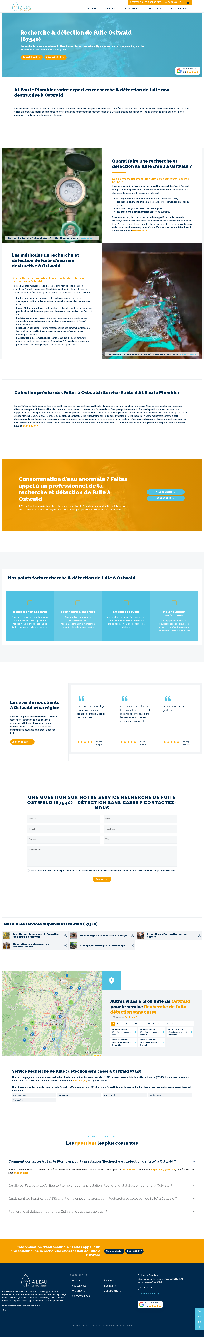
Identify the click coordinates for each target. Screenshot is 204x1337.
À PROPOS (110, 8)
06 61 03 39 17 (174, 2)
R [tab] (158, 1023)
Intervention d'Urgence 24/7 (145, 2)
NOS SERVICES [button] (131, 8)
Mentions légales (81, 1325)
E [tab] (122, 1023)
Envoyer (100, 879)
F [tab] (126, 1023)
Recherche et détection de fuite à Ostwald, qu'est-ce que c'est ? (57, 1211)
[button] (60, 1017)
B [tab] (113, 1023)
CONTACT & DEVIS (178, 8)
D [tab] (117, 1023)
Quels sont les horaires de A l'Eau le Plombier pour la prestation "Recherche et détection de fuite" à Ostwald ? (92, 1198)
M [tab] (149, 1023)
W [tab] (172, 1023)
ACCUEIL (92, 8)
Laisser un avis (20, 741)
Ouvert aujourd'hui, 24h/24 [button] (151, 1282)
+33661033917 (130, 1169)
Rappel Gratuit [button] (30, 57)
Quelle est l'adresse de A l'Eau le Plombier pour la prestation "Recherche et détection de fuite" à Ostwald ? (90, 1185)
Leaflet (98, 1055)
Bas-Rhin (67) (80, 1080)
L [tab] (144, 1023)
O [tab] (154, 1023)
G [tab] (131, 1023)
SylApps (127, 1325)
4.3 (184, 72)
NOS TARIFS (155, 8)
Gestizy (117, 1325)
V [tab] (167, 1023)
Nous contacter (164, 492)
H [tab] (136, 1023)
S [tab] (163, 1023)
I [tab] (140, 1023)
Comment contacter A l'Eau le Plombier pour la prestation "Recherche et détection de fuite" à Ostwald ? (92, 1161)
